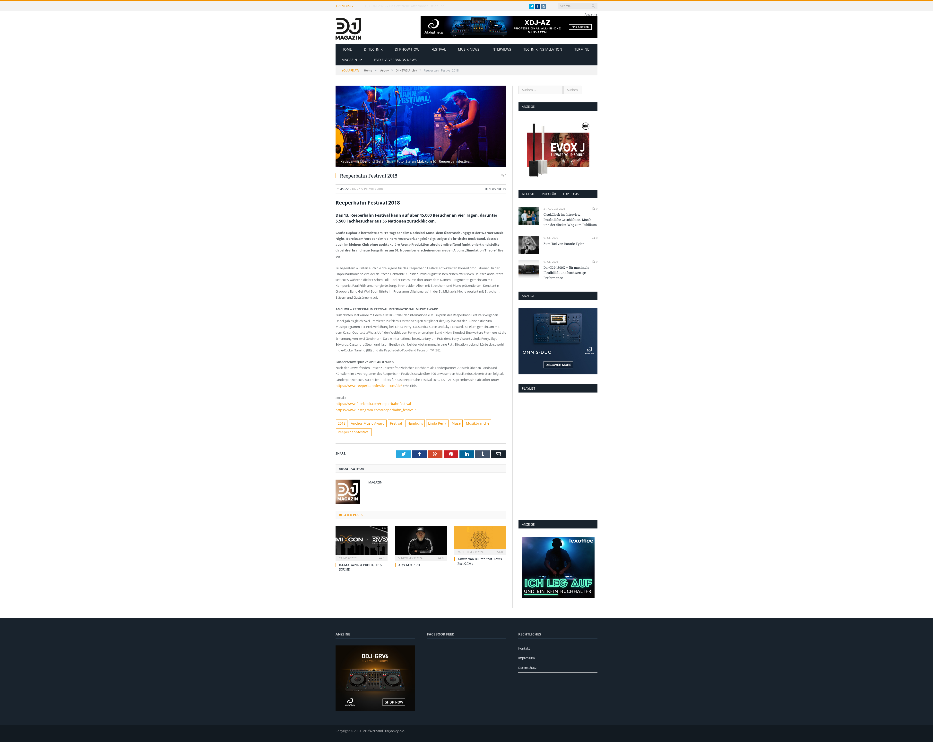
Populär (549, 194)
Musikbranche (465, 422)
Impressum (526, 658)
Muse (446, 422)
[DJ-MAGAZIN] (348, 27)
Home (347, 49)
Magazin (349, 59)
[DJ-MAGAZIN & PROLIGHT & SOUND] (362, 541)
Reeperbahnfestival (352, 430)
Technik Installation (542, 49)
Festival (439, 49)
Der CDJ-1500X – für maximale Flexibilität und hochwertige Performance (566, 272)
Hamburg (408, 422)
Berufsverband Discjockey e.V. (383, 731)
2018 (341, 422)
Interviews (501, 49)
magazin (345, 189)
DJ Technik (373, 49)
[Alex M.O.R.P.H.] (421, 541)
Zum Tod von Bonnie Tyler (564, 243)
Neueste (528, 194)
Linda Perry (428, 422)
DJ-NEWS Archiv (495, 189)
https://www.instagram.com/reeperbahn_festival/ (371, 409)
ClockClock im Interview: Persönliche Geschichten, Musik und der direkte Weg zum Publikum (421, 6)
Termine (581, 49)
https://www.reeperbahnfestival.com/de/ (366, 385)
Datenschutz (527, 667)
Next (496, 124)
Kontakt (524, 648)
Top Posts (571, 194)
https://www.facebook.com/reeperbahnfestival (369, 403)
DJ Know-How (407, 49)
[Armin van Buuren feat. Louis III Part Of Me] (480, 538)
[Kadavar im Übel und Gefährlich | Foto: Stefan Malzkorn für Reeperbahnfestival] (421, 166)
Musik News (468, 49)
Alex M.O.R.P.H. (409, 563)
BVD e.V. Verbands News (395, 59)
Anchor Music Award (365, 422)
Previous (345, 124)
